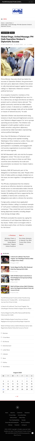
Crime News (6, 337)
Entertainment (7, 346)
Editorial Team (13, 417)
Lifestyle (5, 354)
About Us (12, 412)
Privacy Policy (12, 415)
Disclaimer (27, 412)
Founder (24, 420)
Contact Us (19, 412)
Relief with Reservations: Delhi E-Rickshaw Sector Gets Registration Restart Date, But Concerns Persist (22, 288)
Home (6, 412)
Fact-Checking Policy (14, 420)
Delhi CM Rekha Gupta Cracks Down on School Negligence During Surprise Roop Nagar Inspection (21, 277)
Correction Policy (22, 415)
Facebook (17, 425)
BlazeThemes (17, 435)
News (12, 32)
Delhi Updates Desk (7, 44)
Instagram (24, 425)
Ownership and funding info (11, 422)
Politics (5, 362)
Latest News (5, 32)
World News (6, 366)
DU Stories (6, 341)
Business (5, 333)
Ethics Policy (22, 417)
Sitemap (10, 425)
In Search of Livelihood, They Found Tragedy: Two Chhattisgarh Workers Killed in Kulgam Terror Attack (21, 258)
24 (3, 389)
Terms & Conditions (25, 422)
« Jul (16, 396)
